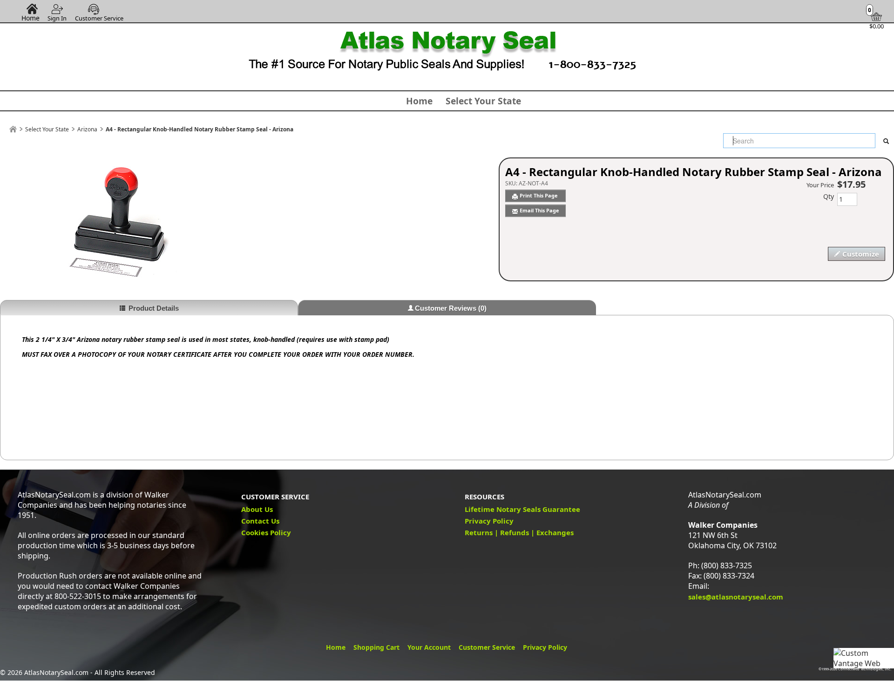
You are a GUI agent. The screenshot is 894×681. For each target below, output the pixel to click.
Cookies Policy (266, 532)
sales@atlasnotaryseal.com (735, 596)
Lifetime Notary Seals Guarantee (522, 509)
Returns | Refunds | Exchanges (519, 532)
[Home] (13, 129)
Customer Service (99, 18)
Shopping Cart (376, 647)
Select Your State (483, 101)
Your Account (429, 647)
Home (30, 18)
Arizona (87, 129)
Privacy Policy (489, 520)
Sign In (57, 18)
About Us (257, 509)
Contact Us (260, 520)
